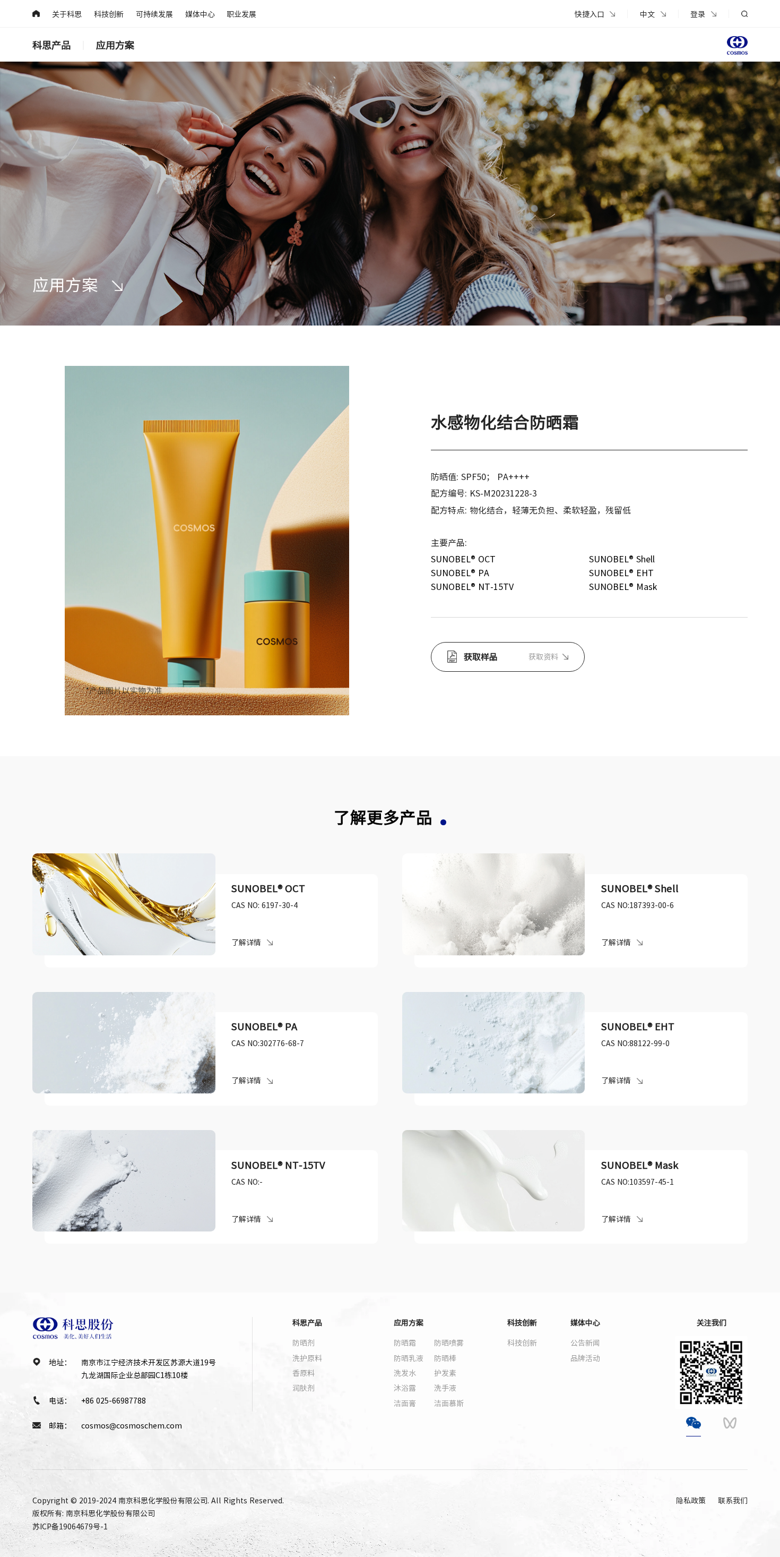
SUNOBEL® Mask (623, 586)
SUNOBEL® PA (460, 572)
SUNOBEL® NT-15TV (472, 586)
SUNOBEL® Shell (622, 558)
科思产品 (51, 45)
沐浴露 (405, 1387)
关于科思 (67, 13)
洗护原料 (307, 1358)
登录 (697, 13)
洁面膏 (405, 1403)
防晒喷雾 (449, 1342)
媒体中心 (200, 13)
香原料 (303, 1372)
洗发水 (405, 1372)
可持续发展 (154, 13)
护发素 (445, 1372)
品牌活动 (585, 1358)
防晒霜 (405, 1342)
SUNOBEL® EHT (621, 572)
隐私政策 (691, 1500)
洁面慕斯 (449, 1403)
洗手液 (445, 1387)
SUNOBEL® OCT (463, 558)
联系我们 (733, 1500)
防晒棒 (445, 1358)
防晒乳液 (408, 1358)
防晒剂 (303, 1342)
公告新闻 (585, 1342)
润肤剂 (303, 1387)
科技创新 (109, 13)
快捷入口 (589, 13)
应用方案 (115, 45)
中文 (647, 13)
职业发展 (241, 13)
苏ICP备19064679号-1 (70, 1526)
